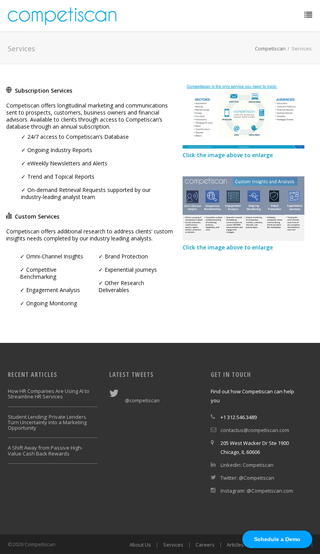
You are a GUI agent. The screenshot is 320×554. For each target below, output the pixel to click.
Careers (205, 544)
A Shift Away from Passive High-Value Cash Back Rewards (45, 450)
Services (173, 544)
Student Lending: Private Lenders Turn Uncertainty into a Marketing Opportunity (47, 422)
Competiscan (270, 48)
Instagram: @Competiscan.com (256, 490)
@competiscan (142, 400)
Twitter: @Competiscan (247, 477)
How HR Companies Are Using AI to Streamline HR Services (48, 393)
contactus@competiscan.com (254, 430)
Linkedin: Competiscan (247, 464)
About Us (140, 544)
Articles (235, 544)
